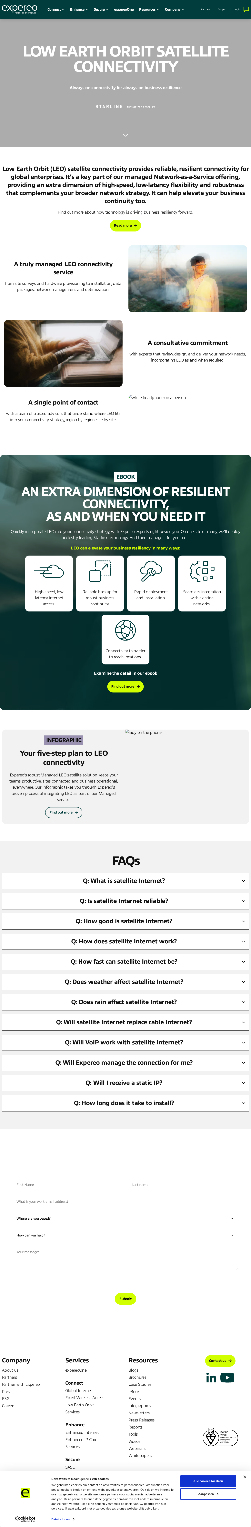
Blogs (133, 1370)
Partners (205, 9)
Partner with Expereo (21, 1384)
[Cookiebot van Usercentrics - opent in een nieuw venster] (25, 1519)
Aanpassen (206, 1493)
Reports (135, 1427)
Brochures (137, 1377)
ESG (5, 1398)
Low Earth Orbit (79, 1405)
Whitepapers (140, 1455)
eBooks (134, 1391)
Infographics (139, 1405)
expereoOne (124, 9)
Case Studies (139, 1384)
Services (72, 1412)
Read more (123, 225)
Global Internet (78, 1390)
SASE (70, 1467)
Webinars (137, 1448)
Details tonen (60, 1519)
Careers (8, 1405)
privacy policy (169, 1279)
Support (222, 9)
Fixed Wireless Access (84, 1397)
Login (237, 9)
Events (134, 1398)
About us (10, 1370)
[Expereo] (19, 9)
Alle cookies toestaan (208, 1481)
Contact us (217, 1361)
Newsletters (139, 1413)
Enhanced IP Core (81, 1439)
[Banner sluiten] (245, 1476)
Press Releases (141, 1420)
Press (7, 1391)
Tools (133, 1434)
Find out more (122, 686)
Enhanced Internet (82, 1432)
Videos (134, 1441)
